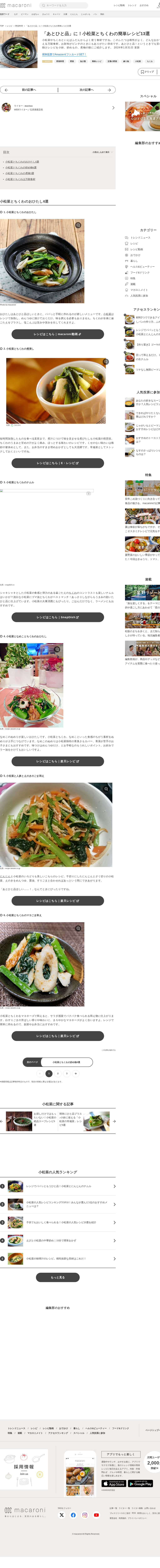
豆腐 (65, 14)
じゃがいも (85, 14)
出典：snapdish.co (7, 585)
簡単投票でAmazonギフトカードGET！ (64, 54)
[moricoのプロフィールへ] (58, 107)
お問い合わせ (150, 1508)
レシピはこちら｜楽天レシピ (55, 761)
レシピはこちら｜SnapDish (56, 617)
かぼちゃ (35, 14)
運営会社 (113, 1518)
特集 (10, 1433)
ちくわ (73, 592)
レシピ (34, 1428)
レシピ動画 (119, 5)
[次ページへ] (75, 1073)
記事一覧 (113, 1508)
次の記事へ (87, 89)
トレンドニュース (16, 1428)
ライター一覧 (124, 1508)
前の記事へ (29, 89)
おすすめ (144, 5)
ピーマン (24, 14)
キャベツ (56, 14)
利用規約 (122, 1518)
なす (16, 14)
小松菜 (107, 314)
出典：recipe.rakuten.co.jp (10, 729)
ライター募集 (137, 1508)
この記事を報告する (109, 1050)
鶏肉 (102, 14)
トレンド (132, 5)
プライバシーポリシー (137, 1518)
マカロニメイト (35, 1433)
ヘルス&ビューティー (96, 1428)
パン (95, 14)
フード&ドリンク (120, 1428)
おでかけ (63, 1428)
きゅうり (46, 14)
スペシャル (78, 1433)
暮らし (76, 1428)
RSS (134, 1513)
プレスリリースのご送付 (120, 1513)
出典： (8, 425)
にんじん (74, 14)
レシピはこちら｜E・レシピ (56, 463)
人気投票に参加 (97, 1433)
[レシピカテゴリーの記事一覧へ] (47, 61)
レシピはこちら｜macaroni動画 (56, 334)
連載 (20, 1433)
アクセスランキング (58, 1433)
